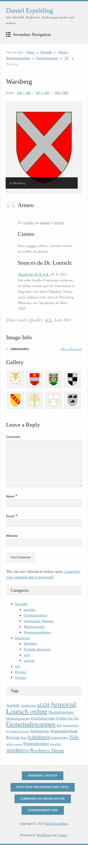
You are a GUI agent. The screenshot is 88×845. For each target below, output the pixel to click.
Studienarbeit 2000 (42, 810)
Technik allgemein (37, 649)
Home (30, 52)
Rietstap (13, 737)
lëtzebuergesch (20, 731)
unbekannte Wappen (39, 620)
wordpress (17, 750)
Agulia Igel (28, 705)
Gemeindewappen (31, 723)
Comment (13, 437)
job (17, 666)
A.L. (49, 320)
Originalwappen (35, 615)
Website (12, 536)
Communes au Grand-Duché (42, 798)
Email (12, 516)
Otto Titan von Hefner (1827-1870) (42, 787)
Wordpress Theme (47, 750)
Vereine (20, 677)
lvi (8, 731)
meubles (30, 609)
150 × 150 (24, 93)
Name (11, 496)
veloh (9, 744)
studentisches (59, 737)
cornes (31, 245)
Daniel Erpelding (29, 10)
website (29, 660)
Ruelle (23, 274)
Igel (59, 724)
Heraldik (46, 52)
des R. (33, 274)
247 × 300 (42, 93)
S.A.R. (44, 274)
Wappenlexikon (36, 743)
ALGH (43, 705)
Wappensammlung (37, 632)
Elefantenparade (18, 718)
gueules (28, 222)
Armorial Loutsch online (41, 707)
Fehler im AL (67, 718)
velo (27, 654)
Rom (24, 738)
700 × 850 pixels (71, 349)
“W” (67, 58)
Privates (21, 671)
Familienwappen (47, 58)
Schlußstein (38, 737)
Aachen (13, 705)
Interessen (22, 637)
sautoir (45, 222)
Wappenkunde (34, 626)
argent (59, 222)
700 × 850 (61, 93)
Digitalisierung (61, 712)
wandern (17, 744)
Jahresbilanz (71, 725)
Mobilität (30, 643)
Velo (74, 736)
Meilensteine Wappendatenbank (54, 731)
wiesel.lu (55, 744)
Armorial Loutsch (42, 775)
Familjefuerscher (43, 718)
